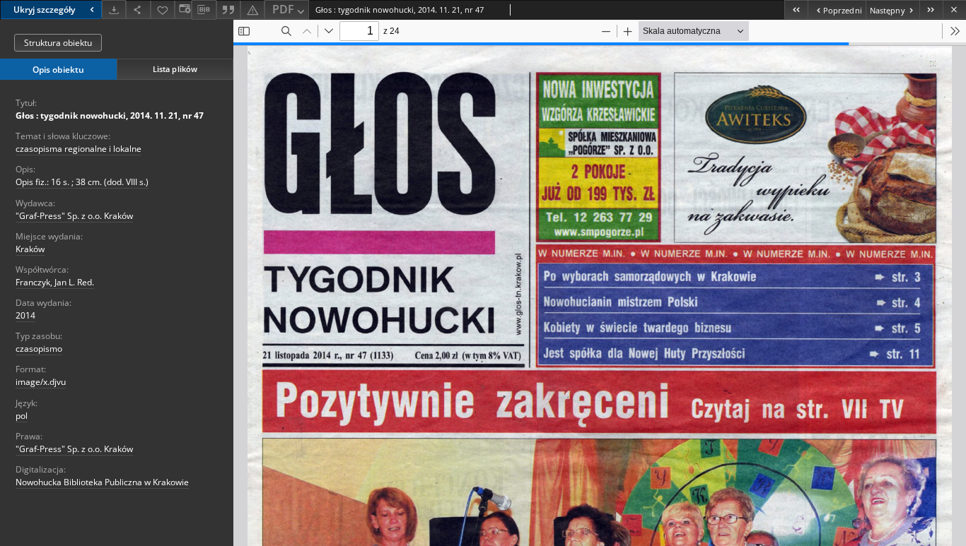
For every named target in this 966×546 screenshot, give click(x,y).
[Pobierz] (114, 9)
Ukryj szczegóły (44, 10)
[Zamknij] (954, 9)
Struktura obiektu (58, 43)
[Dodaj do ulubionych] (163, 9)
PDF (283, 9)
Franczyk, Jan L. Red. (55, 282)
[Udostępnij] (138, 9)
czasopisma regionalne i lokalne (78, 149)
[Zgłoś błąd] (252, 9)
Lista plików (175, 69)
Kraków (30, 249)
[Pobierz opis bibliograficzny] (204, 10)
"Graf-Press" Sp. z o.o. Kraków (74, 216)
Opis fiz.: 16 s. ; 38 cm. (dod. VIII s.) (82, 182)
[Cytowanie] (228, 9)
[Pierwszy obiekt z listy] (796, 9)
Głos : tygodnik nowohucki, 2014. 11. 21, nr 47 (110, 115)
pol (22, 416)
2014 (25, 315)
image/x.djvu (41, 382)
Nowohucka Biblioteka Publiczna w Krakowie (102, 482)
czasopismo (39, 349)
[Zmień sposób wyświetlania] (183, 9)
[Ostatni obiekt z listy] (931, 9)
